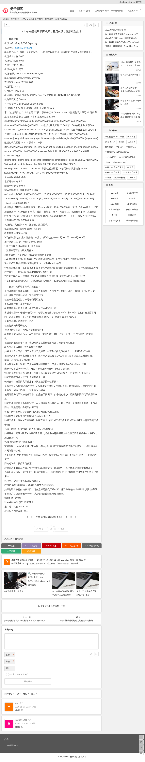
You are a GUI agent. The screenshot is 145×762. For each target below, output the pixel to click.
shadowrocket (119, 162)
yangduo (65, 560)
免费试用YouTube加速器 (48, 517)
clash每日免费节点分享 (115, 30)
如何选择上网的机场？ (14, 591)
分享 (62, 529)
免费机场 (131, 137)
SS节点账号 (110, 142)
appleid (114, 193)
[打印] (84, 25)
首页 (72, 11)
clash (107, 162)
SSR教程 (114, 198)
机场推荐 (31, 551)
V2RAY (119, 147)
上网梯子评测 (101, 11)
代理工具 (132, 11)
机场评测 (15, 19)
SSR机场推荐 (31, 546)
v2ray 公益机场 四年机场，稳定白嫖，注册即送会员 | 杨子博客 (51, 563)
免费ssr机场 (119, 177)
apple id (132, 177)
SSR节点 (132, 142)
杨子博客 (17, 9)
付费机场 (11, 551)
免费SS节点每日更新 (114, 167)
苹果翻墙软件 (117, 11)
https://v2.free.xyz (23, 48)
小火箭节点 (131, 147)
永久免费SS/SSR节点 (114, 137)
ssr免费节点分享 (130, 172)
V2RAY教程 (132, 204)
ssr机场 (11, 546)
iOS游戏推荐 (132, 193)
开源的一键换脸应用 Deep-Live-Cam (121, 46)
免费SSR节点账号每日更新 (117, 152)
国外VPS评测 (132, 209)
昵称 (10, 654)
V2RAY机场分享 (72, 546)
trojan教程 (114, 204)
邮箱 (10, 661)
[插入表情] (91, 654)
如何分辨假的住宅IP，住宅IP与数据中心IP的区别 (130, 91)
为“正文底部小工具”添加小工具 (51, 606)
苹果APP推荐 (84, 11)
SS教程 (132, 198)
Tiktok (121, 142)
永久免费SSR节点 (127, 157)
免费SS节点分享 (112, 172)
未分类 (114, 215)
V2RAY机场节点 (92, 546)
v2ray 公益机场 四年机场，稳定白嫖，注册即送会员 (130, 65)
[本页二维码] (141, 752)
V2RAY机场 (51, 546)
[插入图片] (96, 654)
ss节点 (108, 177)
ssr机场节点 (110, 157)
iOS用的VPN (12, 745)
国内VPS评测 (114, 209)
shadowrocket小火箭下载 (130, 2)
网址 (8, 668)
